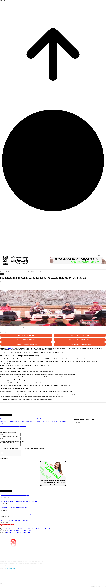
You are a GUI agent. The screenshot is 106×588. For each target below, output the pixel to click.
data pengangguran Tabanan (29, 399)
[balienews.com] (1, 282)
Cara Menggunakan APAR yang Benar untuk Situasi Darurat (14, 507)
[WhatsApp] (26, 286)
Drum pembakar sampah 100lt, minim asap (26, 344)
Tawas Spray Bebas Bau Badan (26, 335)
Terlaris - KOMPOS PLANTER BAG (26, 339)
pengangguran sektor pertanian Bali (45, 399)
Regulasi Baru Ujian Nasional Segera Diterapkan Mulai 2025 (14, 520)
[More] (37, 286)
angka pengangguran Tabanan (14, 399)
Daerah (9, 271)
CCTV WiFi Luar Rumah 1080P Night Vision (80, 339)
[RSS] (105, 252)
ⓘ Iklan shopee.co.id (5, 332)
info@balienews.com (11, 568)
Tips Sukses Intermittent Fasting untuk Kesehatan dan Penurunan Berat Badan (29, 529)
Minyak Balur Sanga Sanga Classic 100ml (80, 344)
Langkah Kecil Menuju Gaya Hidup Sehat (19, 530)
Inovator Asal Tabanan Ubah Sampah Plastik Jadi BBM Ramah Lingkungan (17, 514)
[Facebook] (103, 252)
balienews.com (6, 282)
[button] (104, 267)
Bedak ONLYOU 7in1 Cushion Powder (80, 335)
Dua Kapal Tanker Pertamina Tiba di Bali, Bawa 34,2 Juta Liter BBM (51, 421)
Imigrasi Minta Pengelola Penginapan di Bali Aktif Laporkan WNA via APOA (16, 421)
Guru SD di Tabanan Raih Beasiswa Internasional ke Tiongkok (15, 495)
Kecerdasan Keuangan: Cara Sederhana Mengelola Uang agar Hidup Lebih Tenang (19, 501)
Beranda (2, 271)
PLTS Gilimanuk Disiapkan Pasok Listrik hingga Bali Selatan (13, 426)
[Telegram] (32, 286)
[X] (20, 286)
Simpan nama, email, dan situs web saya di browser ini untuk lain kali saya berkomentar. (23, 448)
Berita (6, 271)
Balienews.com (9, 348)
